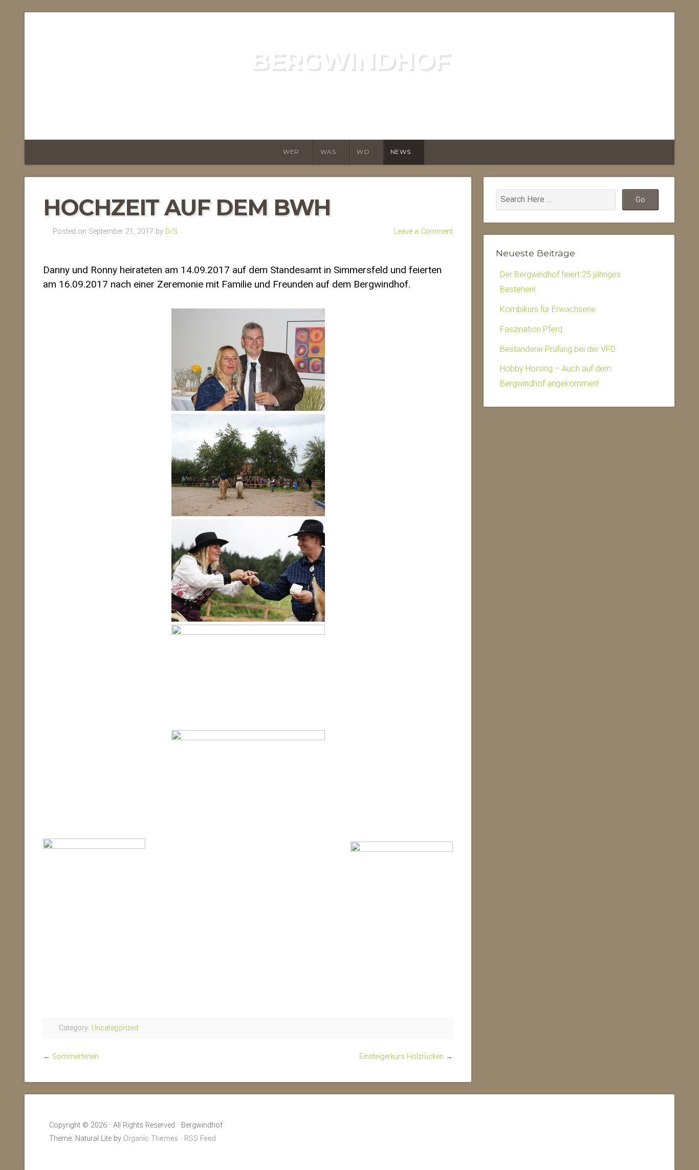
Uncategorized (115, 1028)
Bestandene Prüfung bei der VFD (558, 349)
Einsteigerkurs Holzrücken (401, 1056)
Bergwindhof (349, 60)
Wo (363, 152)
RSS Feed (200, 1138)
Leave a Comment (423, 231)
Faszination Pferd (531, 329)
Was (328, 152)
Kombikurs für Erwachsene (548, 309)
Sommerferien (75, 1056)
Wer (291, 152)
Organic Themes (150, 1138)
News (400, 152)
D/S (171, 231)
